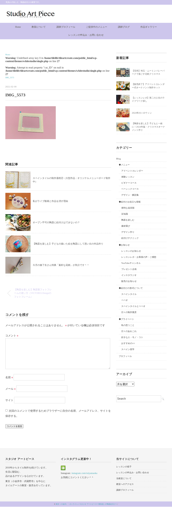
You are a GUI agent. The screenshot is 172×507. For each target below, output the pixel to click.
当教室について (124, 478)
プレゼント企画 (129, 269)
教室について (39, 27)
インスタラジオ (129, 275)
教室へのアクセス (125, 484)
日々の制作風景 (129, 312)
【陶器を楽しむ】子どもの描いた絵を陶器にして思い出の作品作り (68, 244)
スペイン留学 (127, 349)
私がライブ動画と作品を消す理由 (50, 201)
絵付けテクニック (130, 238)
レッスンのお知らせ (131, 251)
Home (18, 27)
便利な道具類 (127, 208)
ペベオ (124, 300)
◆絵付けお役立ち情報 (130, 202)
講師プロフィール (65, 27)
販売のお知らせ (129, 281)
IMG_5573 (9, 78)
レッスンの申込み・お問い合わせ (86, 35)
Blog (118, 158)
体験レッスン (127, 177)
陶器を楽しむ (127, 220)
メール (10, 388)
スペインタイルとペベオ (133, 306)
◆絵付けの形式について (131, 288)
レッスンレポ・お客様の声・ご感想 (138, 257)
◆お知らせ (124, 245)
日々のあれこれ (129, 331)
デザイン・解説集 (130, 195)
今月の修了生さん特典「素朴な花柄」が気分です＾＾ (61, 265)
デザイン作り (127, 232)
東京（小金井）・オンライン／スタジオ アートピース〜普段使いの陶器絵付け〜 (86, 504)
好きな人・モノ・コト (132, 337)
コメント (11, 335)
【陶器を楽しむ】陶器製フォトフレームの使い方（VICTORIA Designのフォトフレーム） (33, 293)
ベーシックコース (130, 189)
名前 (9, 377)
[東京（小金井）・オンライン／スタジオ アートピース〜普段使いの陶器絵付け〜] (30, 12)
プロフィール (125, 356)
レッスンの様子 (124, 466)
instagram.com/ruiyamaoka (84, 473)
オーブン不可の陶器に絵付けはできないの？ (56, 222)
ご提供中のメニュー (96, 27)
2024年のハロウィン (142, 113)
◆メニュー (124, 164)
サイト (9, 400)
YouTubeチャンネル (131, 263)
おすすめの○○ (128, 343)
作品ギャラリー (148, 27)
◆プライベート (126, 319)
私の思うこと (127, 325)
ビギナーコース (129, 183)
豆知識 (124, 214)
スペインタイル (129, 294)
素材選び (125, 226)
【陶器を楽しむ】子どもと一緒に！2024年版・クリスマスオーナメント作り (148, 126)
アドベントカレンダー (132, 171)
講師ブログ (124, 27)
